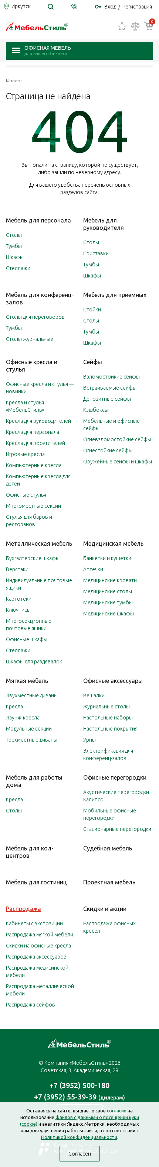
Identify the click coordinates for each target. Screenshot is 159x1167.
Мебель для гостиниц (36, 882)
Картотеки (18, 599)
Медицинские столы (107, 591)
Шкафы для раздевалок (34, 661)
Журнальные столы (106, 706)
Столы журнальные (29, 339)
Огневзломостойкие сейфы (117, 439)
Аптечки (93, 569)
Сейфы (92, 362)
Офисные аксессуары (113, 680)
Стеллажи (18, 268)
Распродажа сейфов (30, 1005)
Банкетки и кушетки (107, 558)
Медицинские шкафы (108, 614)
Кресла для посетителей (35, 443)
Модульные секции (29, 729)
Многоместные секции (33, 506)
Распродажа (23, 908)
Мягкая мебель (27, 680)
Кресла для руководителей (38, 421)
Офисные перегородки (114, 777)
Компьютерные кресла (33, 465)
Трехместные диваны (31, 740)
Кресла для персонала (32, 432)
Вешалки (94, 695)
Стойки (92, 310)
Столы (14, 235)
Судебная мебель (107, 848)
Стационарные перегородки (117, 829)
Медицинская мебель (113, 543)
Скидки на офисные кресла (38, 946)
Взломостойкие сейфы (111, 377)
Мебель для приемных (114, 294)
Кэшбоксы (95, 410)
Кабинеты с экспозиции (34, 923)
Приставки (96, 253)
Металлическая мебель (39, 543)
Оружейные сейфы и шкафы (117, 462)
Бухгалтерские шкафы (33, 558)
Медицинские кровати (110, 580)
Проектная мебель (109, 882)
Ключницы (18, 610)
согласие (116, 1110)
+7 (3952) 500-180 (79, 1085)
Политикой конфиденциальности (79, 1137)
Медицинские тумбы (108, 602)
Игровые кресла (25, 454)
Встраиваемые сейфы (109, 388)
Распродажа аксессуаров (36, 957)
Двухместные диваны (32, 695)
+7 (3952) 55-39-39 (79, 1096)
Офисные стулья (26, 495)
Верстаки (17, 569)
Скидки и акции (104, 908)
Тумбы (14, 246)
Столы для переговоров (35, 317)
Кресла (14, 706)
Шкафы (15, 257)
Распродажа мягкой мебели (39, 935)
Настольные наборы (108, 718)
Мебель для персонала (38, 220)
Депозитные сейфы (107, 399)
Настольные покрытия (110, 729)
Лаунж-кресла (23, 718)
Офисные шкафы (26, 639)
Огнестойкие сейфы (107, 450)
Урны (89, 740)
